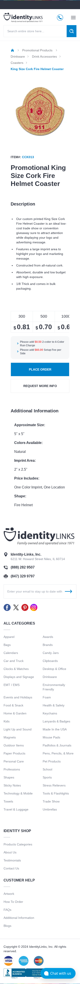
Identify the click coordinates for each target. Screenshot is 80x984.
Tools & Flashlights (56, 793)
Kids (7, 721)
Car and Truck (14, 661)
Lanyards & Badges (56, 721)
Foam (47, 697)
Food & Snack (13, 705)
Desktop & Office (54, 669)
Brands (48, 645)
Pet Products (52, 761)
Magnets (10, 737)
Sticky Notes (12, 785)
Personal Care (14, 761)
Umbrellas (50, 809)
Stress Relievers (54, 785)
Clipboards (50, 661)
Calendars (11, 653)
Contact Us (11, 868)
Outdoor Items (14, 745)
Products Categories (18, 844)
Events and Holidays (18, 697)
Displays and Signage (19, 677)
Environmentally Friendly (54, 687)
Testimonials (12, 860)
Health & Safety (53, 705)
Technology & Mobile (18, 793)
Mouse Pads (51, 737)
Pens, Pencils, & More (58, 753)
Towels (8, 801)
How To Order (13, 901)
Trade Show (51, 801)
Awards (48, 637)
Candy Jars (51, 653)
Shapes (9, 777)
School (47, 769)
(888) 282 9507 (23, 567)
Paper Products (14, 753)
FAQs (7, 909)
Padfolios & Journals (57, 745)
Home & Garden (15, 713)
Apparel (9, 637)
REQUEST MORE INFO (40, 386)
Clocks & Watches (16, 669)
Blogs (7, 926)
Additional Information (19, 917)
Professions (12, 769)
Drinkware (50, 677)
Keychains (50, 713)
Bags (7, 645)
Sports (47, 777)
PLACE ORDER (40, 369)
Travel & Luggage (16, 809)
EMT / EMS (12, 685)
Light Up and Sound (18, 729)
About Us (10, 852)
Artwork (9, 893)
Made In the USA (55, 729)
